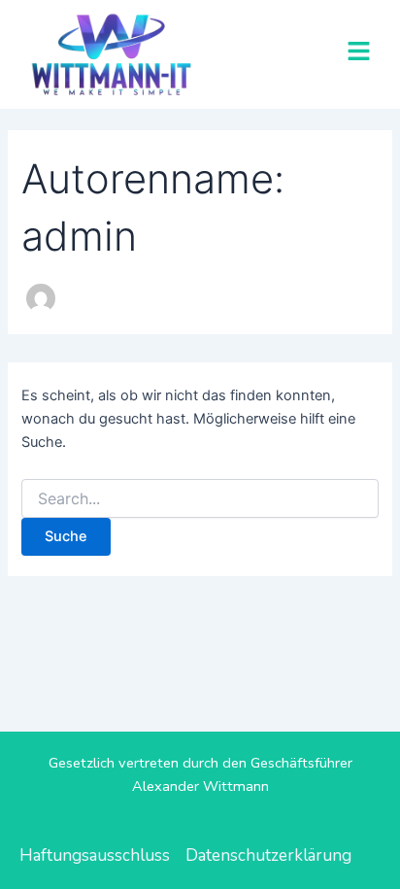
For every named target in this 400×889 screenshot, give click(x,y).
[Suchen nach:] (199, 499)
